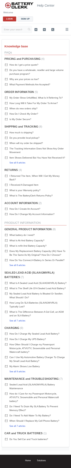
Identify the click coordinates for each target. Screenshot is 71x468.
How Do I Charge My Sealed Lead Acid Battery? (34, 333)
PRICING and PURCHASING (24, 58)
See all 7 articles (17, 320)
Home (28, 460)
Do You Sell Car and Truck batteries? (28, 439)
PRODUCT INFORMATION (22, 222)
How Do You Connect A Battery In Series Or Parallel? (37, 260)
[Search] (29, 29)
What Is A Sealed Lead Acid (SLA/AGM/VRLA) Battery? (38, 283)
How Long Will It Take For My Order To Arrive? (33, 103)
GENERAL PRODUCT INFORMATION (29, 229)
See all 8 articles (17, 162)
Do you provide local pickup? (24, 137)
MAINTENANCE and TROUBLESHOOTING (33, 378)
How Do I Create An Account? (24, 209)
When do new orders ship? (23, 108)
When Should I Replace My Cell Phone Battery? (34, 420)
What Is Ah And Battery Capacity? (26, 240)
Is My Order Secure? (20, 119)
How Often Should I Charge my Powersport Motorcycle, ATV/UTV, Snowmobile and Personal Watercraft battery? (34, 348)
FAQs (8, 52)
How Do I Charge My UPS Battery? (27, 339)
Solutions (41, 460)
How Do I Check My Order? (23, 113)
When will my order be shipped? (26, 143)
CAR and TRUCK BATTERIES (25, 433)
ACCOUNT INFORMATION (22, 203)
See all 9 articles (17, 371)
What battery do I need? (22, 235)
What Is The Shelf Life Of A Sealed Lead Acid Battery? (37, 288)
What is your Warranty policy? (24, 190)
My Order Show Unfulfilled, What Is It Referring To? (36, 97)
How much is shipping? (21, 132)
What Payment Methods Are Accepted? (29, 84)
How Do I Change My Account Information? (31, 214)
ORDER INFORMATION (20, 92)
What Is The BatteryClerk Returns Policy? (31, 195)
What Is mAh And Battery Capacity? (28, 245)
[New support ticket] (36, 29)
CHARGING (13, 328)
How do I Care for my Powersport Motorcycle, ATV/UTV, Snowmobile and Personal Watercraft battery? (34, 397)
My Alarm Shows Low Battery (24, 366)
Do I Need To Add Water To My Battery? (30, 415)
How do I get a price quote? (23, 64)
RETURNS (12, 170)
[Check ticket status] (44, 29)
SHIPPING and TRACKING (22, 126)
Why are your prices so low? (24, 79)
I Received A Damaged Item (23, 184)
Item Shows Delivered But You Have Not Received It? (37, 157)
